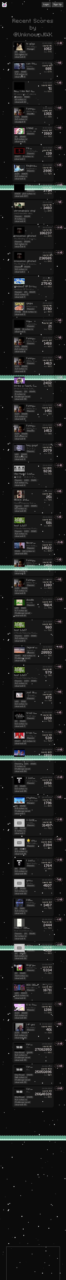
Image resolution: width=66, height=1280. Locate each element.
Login (46, 4)
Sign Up (58, 4)
